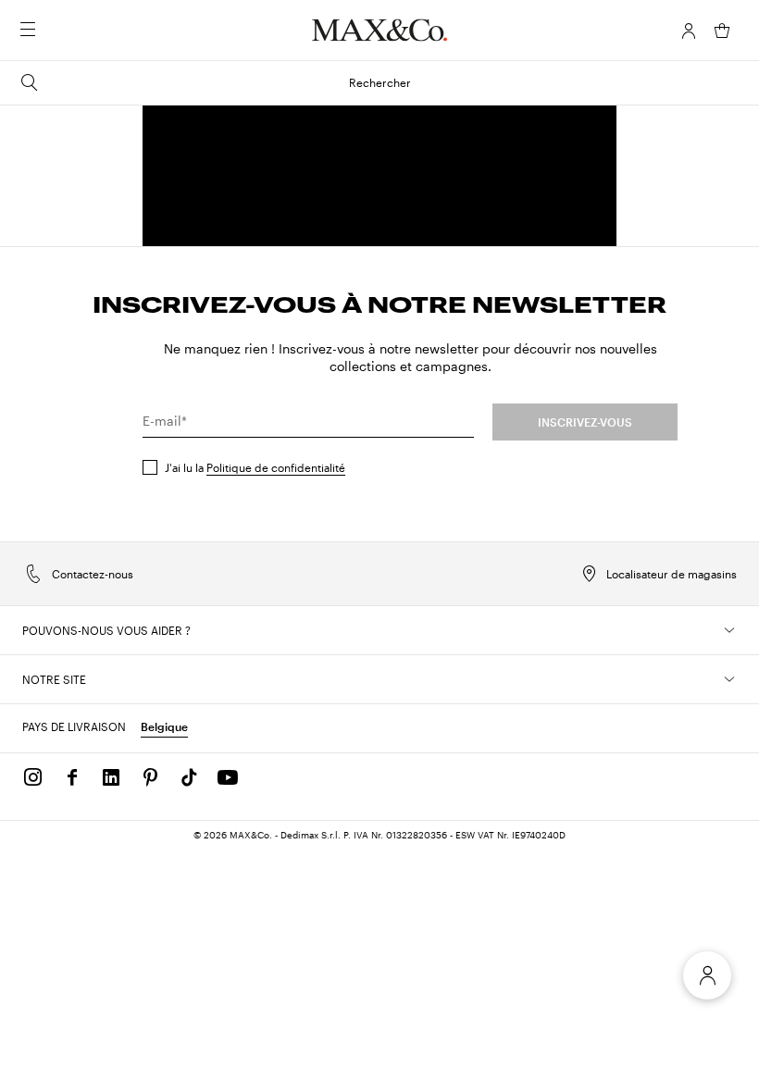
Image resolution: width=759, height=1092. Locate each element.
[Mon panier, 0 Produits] (722, 30)
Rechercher (380, 82)
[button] (688, 30)
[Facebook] (72, 777)
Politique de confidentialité (275, 467)
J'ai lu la (255, 467)
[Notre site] (729, 679)
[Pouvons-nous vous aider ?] (729, 630)
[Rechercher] (53, 30)
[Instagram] (33, 777)
